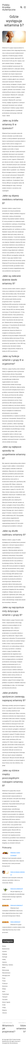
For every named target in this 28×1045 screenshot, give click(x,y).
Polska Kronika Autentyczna (8, 7)
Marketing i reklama (7, 965)
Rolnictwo (5, 986)
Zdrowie (4, 1013)
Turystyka (4, 999)
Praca (3, 978)
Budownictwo (6, 949)
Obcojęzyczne (6, 975)
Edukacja (4, 954)
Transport (4, 997)
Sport (3, 991)
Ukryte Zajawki (6, 1002)
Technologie (5, 994)
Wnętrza (4, 1010)
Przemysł (5, 983)
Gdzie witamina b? (15, 922)
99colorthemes (14, 1043)
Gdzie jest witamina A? (16, 888)
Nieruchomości (6, 973)
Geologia (4, 957)
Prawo (4, 981)
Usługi (4, 1007)
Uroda (3, 1005)
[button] (21, 7)
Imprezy (4, 962)
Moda (3, 967)
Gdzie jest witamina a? (16, 905)
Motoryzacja (5, 970)
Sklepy (4, 989)
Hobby (4, 959)
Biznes (4, 946)
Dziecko (4, 951)
